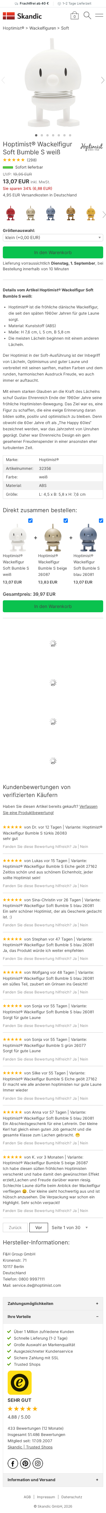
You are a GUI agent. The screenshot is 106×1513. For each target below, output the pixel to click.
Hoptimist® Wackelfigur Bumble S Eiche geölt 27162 (50, 866)
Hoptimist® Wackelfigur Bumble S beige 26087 (45, 1163)
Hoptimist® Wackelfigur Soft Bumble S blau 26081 (48, 905)
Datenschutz (71, 1497)
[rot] (13, 213)
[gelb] (93, 213)
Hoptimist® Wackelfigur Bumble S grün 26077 (44, 1045)
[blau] (53, 213)
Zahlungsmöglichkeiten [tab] (30, 1303)
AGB (27, 1497)
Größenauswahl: (19, 230)
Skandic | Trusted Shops (30, 1447)
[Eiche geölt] (73, 213)
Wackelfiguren (42, 28)
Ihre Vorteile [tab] (19, 1316)
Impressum (46, 1497)
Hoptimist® (13, 28)
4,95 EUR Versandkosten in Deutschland (40, 195)
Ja (75, 846)
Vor (38, 1227)
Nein (84, 846)
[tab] (36, 135)
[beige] (33, 213)
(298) (20, 160)
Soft (65, 28)
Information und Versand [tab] (31, 1479)
